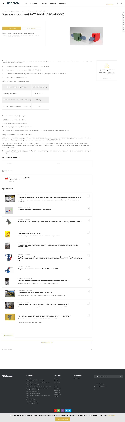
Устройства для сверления (33, 393)
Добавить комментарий (47, 342)
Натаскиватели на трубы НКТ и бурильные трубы (38, 382)
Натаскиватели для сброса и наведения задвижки (38, 386)
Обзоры (56, 396)
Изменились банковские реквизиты (30, 233)
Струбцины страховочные (32, 391)
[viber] (124, 25)
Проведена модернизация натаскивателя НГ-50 (35, 292)
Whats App (58, 410)
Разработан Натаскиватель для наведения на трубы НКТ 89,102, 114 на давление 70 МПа (49, 221)
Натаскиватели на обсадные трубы (35, 380)
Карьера (56, 386)
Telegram (66, 410)
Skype (69, 410)
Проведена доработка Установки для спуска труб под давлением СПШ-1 (44, 280)
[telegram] (124, 27)
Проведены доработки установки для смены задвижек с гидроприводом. (44, 316)
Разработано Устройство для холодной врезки (34, 209)
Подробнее (111, 415)
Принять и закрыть (62, 419)
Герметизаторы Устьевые (32, 401)
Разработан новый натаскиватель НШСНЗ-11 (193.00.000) (38, 269)
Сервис (4, 375)
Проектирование (7, 376)
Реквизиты (57, 392)
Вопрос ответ (57, 394)
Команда (56, 380)
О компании (57, 378)
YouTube (55, 410)
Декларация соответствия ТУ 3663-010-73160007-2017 (20, 178)
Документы (57, 390)
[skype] (124, 30)
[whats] (124, 22)
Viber (62, 410)
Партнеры (57, 382)
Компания (57, 375)
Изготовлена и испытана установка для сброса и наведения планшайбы (44, 304)
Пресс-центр (78, 375)
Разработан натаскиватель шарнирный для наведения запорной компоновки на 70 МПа (49, 197)
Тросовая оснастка (31, 399)
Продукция (30, 375)
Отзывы (56, 384)
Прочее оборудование (32, 403)
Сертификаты (57, 388)
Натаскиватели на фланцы (32, 384)
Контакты (77, 378)
